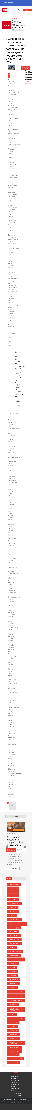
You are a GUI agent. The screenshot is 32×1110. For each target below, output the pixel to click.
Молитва (13, 934)
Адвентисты (14, 886)
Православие (14, 957)
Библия (13, 894)
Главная (18, 1104)
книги (12, 1029)
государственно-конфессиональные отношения (16, 1011)
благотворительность (16, 1002)
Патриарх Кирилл (15, 953)
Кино (12, 917)
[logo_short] (4, 8)
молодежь (14, 1040)
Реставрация (14, 981)
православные (14, 1049)
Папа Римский (14, 945)
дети (12, 1016)
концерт (13, 1032)
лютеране (13, 1036)
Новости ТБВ (14, 937)
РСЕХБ (13, 973)
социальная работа (16, 1061)
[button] (7, 848)
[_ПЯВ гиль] (16, 823)
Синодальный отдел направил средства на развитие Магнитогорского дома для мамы (18, 23)
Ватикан (13, 898)
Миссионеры (14, 930)
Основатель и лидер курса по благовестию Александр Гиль (15, 841)
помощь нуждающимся (16, 1045)
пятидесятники (14, 1053)
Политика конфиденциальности (12, 1103)
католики (13, 1025)
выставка (13, 1006)
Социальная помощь (16, 993)
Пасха (12, 949)
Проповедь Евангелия (16, 961)
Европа (13, 909)
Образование (14, 941)
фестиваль (14, 1064)
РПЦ (12, 969)
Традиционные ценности (16, 998)
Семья (13, 989)
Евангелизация (15, 905)
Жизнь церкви (16, 17)
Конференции (14, 921)
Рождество (14, 985)
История (13, 913)
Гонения (13, 901)
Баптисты (13, 890)
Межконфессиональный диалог (17, 925)
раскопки (13, 1057)
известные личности (16, 1020)
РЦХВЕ (13, 977)
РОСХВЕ (13, 966)
